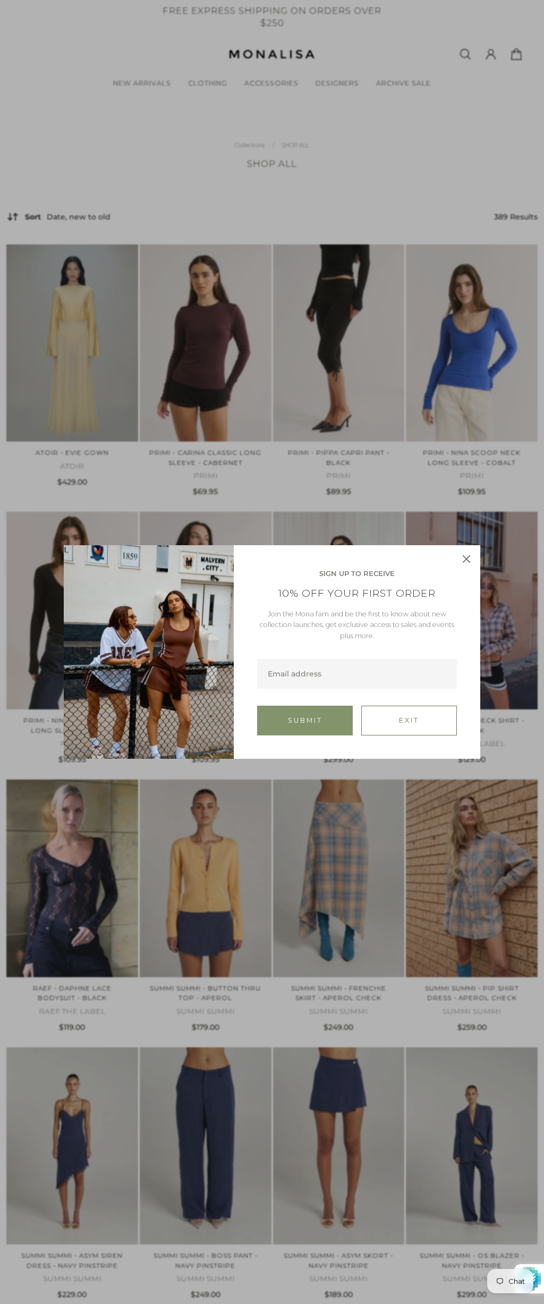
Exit (409, 720)
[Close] (466, 559)
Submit (305, 720)
